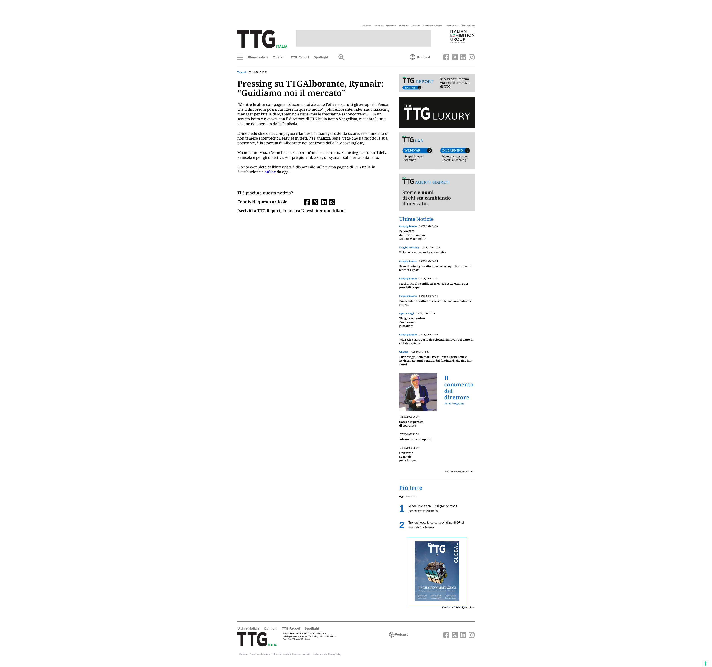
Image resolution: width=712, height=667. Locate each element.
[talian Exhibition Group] (462, 36)
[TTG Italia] (262, 39)
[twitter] (454, 57)
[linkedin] (463, 57)
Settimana (411, 496)
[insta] (471, 57)
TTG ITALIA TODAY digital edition (458, 607)
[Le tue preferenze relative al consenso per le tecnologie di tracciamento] (705, 663)
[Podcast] (413, 57)
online (270, 171)
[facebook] (446, 57)
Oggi (401, 496)
